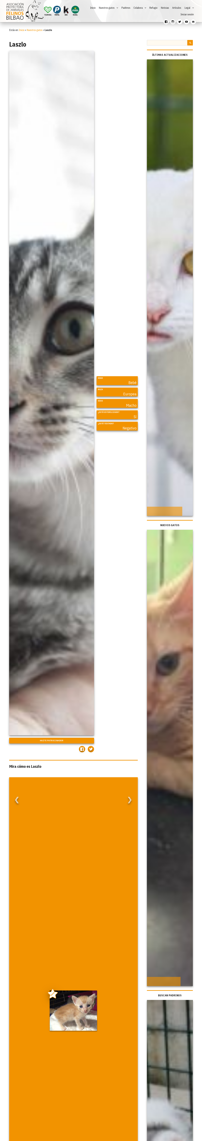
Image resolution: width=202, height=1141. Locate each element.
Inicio (93, 7)
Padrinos (125, 7)
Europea (130, 393)
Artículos (176, 7)
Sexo (100, 400)
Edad (100, 378)
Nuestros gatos (107, 7)
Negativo (130, 428)
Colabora (138, 7)
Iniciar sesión (187, 14)
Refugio (153, 7)
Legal (187, 7)
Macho (131, 405)
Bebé (132, 382)
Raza (100, 389)
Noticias (165, 7)
